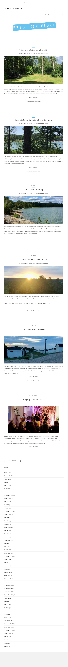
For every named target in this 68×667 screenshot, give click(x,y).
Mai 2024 (6, 472)
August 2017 (7, 598)
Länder (15, 3)
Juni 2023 (6, 485)
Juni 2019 (6, 546)
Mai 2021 (6, 524)
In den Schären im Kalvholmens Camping (33, 120)
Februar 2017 (7, 617)
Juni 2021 (6, 521)
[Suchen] (63, 14)
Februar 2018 (7, 579)
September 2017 (8, 595)
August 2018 (7, 559)
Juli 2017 (6, 601)
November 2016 (8, 624)
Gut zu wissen (49, 3)
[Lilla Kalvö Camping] (33, 210)
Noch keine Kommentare (34, 101)
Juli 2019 (6, 543)
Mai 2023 (6, 489)
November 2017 (8, 588)
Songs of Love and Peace (33, 399)
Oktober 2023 (8, 476)
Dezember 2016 (8, 620)
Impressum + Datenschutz (13, 8)
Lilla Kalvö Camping (33, 189)
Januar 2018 (7, 582)
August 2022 (7, 498)
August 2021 (7, 514)
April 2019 (7, 550)
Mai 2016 (6, 643)
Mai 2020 (6, 537)
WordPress (44, 661)
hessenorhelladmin (43, 53)
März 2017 (7, 614)
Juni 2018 (6, 566)
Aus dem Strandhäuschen (33, 329)
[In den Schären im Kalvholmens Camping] (33, 140)
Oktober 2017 (8, 591)
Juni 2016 (6, 640)
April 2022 (7, 508)
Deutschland (33, 395)
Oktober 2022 (8, 492)
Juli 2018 (6, 562)
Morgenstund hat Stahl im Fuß (33, 259)
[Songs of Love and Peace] (33, 419)
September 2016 (8, 630)
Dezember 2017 (8, 585)
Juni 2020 (6, 534)
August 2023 (7, 479)
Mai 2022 (6, 505)
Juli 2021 (6, 517)
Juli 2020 (6, 530)
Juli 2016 (6, 636)
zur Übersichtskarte (12, 461)
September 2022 (8, 495)
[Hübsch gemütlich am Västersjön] (33, 70)
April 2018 (7, 572)
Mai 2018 (6, 569)
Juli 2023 (6, 482)
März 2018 (7, 575)
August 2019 (7, 540)
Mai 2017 (6, 608)
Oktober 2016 (8, 627)
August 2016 (7, 633)
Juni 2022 (6, 501)
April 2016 (7, 646)
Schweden (33, 255)
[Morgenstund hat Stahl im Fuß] (33, 280)
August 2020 (7, 527)
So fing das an (37, 3)
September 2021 (8, 511)
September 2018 (8, 556)
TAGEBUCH (7, 3)
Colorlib (33, 661)
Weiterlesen (33, 97)
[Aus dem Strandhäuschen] (33, 349)
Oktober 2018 (8, 553)
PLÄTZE (25, 3)
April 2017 (7, 611)
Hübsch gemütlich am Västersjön (33, 50)
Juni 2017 (6, 604)
